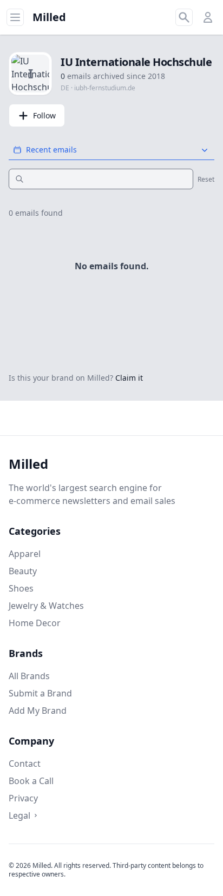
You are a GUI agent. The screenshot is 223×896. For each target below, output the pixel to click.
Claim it (129, 378)
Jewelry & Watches (46, 606)
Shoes (21, 588)
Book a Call (31, 781)
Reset (206, 179)
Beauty (23, 571)
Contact (25, 763)
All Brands (29, 676)
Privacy (23, 798)
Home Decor (35, 623)
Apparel (25, 554)
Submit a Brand (40, 693)
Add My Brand (38, 710)
